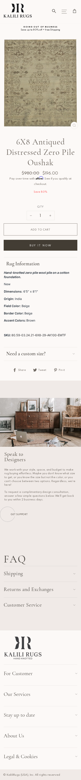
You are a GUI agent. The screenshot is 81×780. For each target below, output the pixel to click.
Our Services (17, 694)
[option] (40, 28)
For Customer (18, 673)
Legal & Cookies (21, 756)
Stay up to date (19, 715)
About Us (14, 735)
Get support (19, 514)
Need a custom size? (26, 354)
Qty (40, 206)
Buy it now (41, 245)
